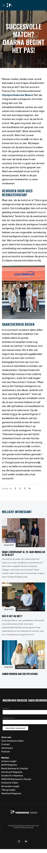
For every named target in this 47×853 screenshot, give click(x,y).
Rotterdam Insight (10, 786)
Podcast (5, 751)
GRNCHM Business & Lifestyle (16, 779)
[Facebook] (15, 488)
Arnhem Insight (8, 761)
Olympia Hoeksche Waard (17, 95)
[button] (5, 5)
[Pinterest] (25, 488)
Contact (5, 744)
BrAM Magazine (9, 764)
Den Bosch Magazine (11, 772)
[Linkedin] (30, 488)
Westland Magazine (11, 793)
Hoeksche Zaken (9, 782)
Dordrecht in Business (12, 775)
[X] (20, 488)
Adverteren (7, 748)
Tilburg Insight (8, 790)
